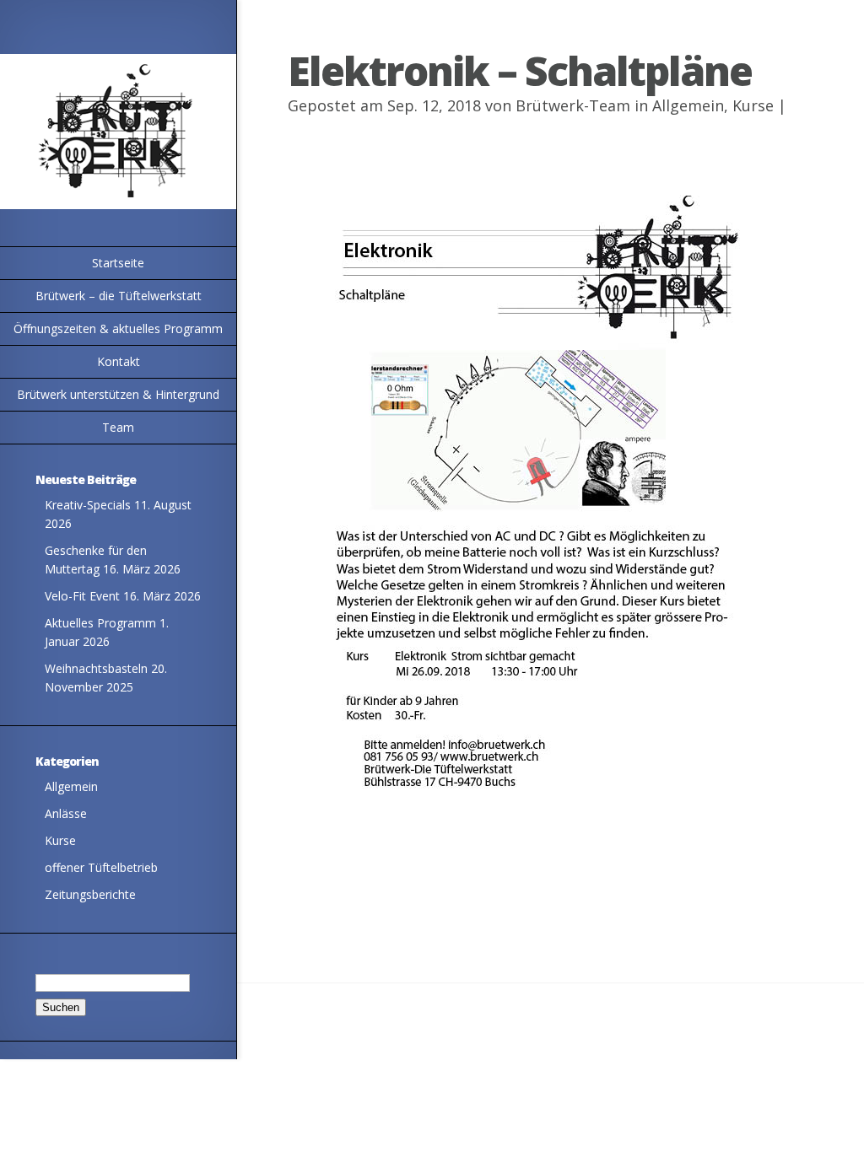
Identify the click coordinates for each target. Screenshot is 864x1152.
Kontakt (118, 361)
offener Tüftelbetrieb (101, 867)
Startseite (118, 263)
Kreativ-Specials (88, 505)
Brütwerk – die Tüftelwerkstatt (118, 296)
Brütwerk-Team (573, 105)
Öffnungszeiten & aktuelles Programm (118, 328)
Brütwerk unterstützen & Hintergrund (118, 394)
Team (118, 427)
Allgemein (71, 786)
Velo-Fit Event (82, 596)
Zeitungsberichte (90, 894)
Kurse (60, 840)
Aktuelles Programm (100, 623)
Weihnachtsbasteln (96, 668)
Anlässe (66, 813)
